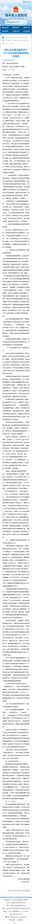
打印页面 (17, 890)
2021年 (11, 43)
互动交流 (16, 31)
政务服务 (5, 31)
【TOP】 (10, 890)
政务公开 (26, 28)
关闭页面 (26, 890)
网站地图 (12, 920)
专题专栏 (9, 40)
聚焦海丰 (16, 28)
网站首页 (5, 28)
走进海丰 (26, 31)
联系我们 (20, 920)
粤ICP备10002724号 (16, 914)
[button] (25, 22)
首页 (13, 37)
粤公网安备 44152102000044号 (17, 917)
